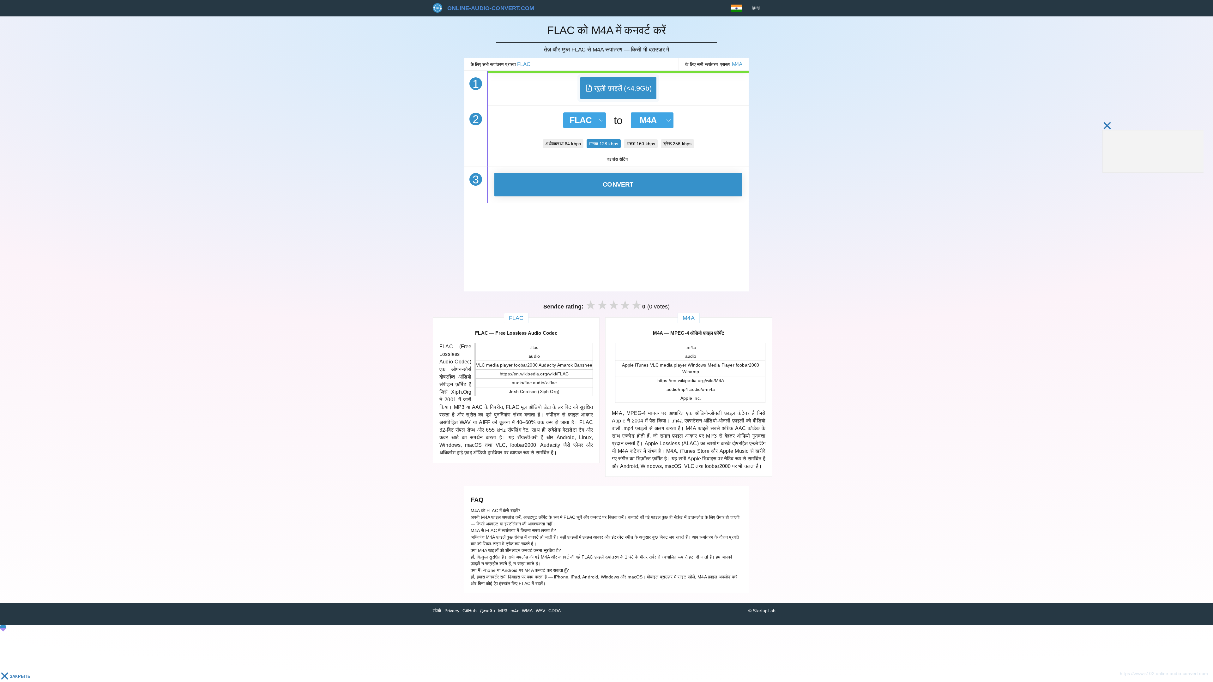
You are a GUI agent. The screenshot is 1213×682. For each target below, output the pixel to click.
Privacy (451, 610)
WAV (540, 610)
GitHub (469, 610)
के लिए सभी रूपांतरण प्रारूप (500, 64)
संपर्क (437, 610)
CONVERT (618, 184)
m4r (514, 610)
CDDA (554, 610)
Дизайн (487, 610)
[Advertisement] (606, 247)
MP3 (503, 610)
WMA (527, 610)
